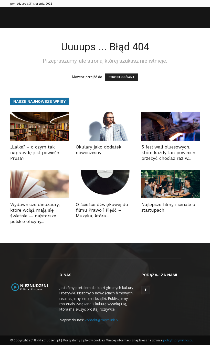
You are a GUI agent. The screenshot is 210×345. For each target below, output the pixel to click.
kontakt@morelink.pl (102, 320)
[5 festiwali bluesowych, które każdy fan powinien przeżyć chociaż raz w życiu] (170, 126)
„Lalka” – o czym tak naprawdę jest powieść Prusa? (34, 152)
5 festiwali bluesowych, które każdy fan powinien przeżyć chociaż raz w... (168, 152)
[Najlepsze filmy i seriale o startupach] (170, 184)
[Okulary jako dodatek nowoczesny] (105, 126)
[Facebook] (145, 290)
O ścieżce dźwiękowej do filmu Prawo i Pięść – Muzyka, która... (102, 210)
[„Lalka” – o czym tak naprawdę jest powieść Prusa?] (39, 126)
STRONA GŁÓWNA (121, 77)
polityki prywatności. (178, 340)
